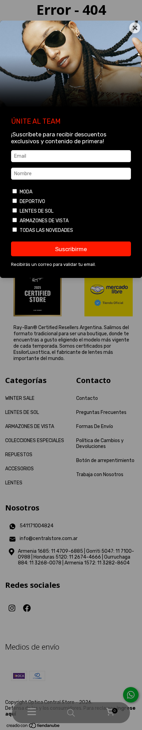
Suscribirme (71, 249)
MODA (26, 192)
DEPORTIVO (32, 201)
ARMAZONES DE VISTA (44, 221)
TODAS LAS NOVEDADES (46, 230)
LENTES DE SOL (36, 211)
